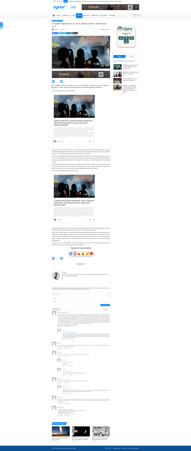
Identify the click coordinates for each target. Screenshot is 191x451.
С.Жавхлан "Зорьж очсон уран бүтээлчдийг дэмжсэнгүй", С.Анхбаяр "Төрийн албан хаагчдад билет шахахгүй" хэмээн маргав (94, 1)
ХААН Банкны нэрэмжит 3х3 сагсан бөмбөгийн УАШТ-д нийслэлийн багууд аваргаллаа (130, 66)
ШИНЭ (119, 56)
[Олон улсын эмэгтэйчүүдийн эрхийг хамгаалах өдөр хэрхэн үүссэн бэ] (101, 431)
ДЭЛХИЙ (73, 15)
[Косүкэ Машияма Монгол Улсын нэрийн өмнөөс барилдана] (117, 81)
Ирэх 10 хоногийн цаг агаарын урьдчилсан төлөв (124, 61)
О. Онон (56, 29)
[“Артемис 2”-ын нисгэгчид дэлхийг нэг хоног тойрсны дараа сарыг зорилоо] (81, 431)
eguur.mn (74, 448)
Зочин (69, 362)
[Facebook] (1, 23)
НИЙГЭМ (79, 15)
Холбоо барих (124, 448)
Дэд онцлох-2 (81, 264)
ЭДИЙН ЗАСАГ (66, 15)
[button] (110, 7)
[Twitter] (1, 26)
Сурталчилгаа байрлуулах (133, 448)
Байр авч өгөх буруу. (72, 332)
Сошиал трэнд (94, 15)
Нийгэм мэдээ (59, 20)
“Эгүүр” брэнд (103, 15)
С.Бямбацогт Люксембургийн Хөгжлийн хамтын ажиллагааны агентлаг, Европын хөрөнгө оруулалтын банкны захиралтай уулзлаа (130, 88)
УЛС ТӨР (58, 15)
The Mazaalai (112, 15)
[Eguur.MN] (65, 7)
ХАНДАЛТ (132, 56)
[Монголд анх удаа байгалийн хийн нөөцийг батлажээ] (61, 431)
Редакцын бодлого (117, 448)
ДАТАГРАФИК (86, 15)
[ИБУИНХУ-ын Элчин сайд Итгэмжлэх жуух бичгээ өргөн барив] (117, 74)
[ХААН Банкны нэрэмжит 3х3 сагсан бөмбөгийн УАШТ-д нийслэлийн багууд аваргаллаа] (117, 67)
